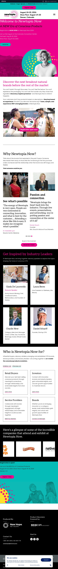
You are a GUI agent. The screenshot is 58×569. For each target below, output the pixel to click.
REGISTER (5, 44)
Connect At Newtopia (38, 419)
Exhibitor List (7, 366)
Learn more (8, 392)
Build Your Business (10, 419)
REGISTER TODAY (29, 245)
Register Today (29, 7)
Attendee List (16, 366)
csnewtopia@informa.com (10, 543)
